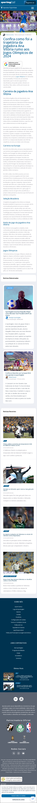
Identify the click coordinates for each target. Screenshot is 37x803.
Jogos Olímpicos (20, 76)
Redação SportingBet (15, 317)
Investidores (18, 655)
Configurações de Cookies (18, 620)
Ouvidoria (18, 617)
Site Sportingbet (18, 648)
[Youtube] (23, 753)
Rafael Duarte (12, 377)
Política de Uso (18, 625)
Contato (18, 614)
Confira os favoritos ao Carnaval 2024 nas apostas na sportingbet (18, 374)
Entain (18, 653)
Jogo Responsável (19, 630)
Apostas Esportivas (10, 8)
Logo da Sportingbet (18, 609)
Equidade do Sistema (18, 627)
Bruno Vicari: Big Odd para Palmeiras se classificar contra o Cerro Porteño (17, 580)
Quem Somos (18, 606)
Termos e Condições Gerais (18, 622)
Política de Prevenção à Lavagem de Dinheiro (18, 633)
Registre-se (30, 3)
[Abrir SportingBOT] (33, 799)
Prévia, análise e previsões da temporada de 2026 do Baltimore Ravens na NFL (17, 444)
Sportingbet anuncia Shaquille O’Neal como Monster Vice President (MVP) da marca (18, 313)
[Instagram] (18, 753)
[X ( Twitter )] (14, 753)
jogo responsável (19, 710)
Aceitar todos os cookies (18, 796)
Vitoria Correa (10, 35)
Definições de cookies (18, 799)
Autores (18, 612)
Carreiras (18, 658)
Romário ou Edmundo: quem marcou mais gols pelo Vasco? (18, 489)
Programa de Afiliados (18, 650)
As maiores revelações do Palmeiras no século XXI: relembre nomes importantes (18, 535)
